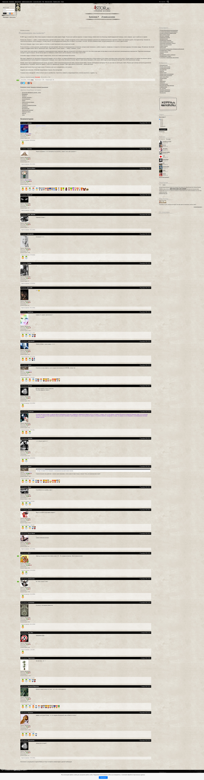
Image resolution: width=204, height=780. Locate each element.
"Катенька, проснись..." (27, 97)
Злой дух (24, 113)
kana (32, 79)
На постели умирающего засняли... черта (31, 92)
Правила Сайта (56, 1)
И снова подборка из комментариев (168, 33)
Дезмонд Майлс (166, 152)
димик (164, 170)
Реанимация (25, 94)
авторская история (178, 188)
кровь (181, 190)
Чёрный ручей (163, 69)
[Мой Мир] (29, 83)
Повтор (23, 100)
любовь (183, 190)
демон (163, 190)
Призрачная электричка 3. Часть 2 (167, 43)
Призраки (199, 187)
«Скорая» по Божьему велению (29, 105)
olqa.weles (165, 148)
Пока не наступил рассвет (166, 44)
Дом (174, 187)
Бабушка (160, 187)
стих (198, 190)
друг (168, 190)
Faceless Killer (166, 166)
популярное (193, 190)
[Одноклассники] (26, 83)
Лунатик (162, 53)
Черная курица (163, 78)
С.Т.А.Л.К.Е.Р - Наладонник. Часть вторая (169, 57)
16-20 (161, 122)
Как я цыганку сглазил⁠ (165, 34)
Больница (33, 87)
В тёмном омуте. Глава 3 (165, 56)
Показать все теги (163, 193)
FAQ (43, 1)
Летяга (164, 145)
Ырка (161, 79)
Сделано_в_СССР (167, 141)
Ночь (192, 187)
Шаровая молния (164, 39)
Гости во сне (25, 103)
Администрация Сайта (27, 1)
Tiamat (164, 173)
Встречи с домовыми (164, 36)
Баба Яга (162, 71)
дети (166, 190)
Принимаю (103, 777)
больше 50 (162, 126)
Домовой (176, 187)
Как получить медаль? (164, 177)
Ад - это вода (163, 88)
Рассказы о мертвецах (165, 89)
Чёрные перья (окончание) (166, 75)
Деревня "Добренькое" (165, 91)
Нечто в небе (163, 47)
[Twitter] (24, 83)
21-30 (161, 123)
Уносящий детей (164, 65)
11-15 (161, 120)
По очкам (168, 139)
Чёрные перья (163, 72)
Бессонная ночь (25, 108)
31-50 (161, 125)
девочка (160, 190)
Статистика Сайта (37, 1)
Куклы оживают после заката (166, 41)
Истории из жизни (24, 30)
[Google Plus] (31, 83)
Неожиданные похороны (165, 40)
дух (169, 190)
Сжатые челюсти (164, 46)
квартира (172, 190)
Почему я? (24, 95)
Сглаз (23, 114)
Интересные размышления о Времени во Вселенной (172, 49)
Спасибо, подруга (164, 51)
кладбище (176, 190)
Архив (164, 184)
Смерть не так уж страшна (28, 102)
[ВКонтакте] (22, 83)
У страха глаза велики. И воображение (169, 31)
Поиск (62, 1)
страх (200, 190)
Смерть (161, 188)
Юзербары (11, 1)
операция (38, 87)
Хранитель (162, 82)
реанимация (45, 87)
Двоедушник (163, 81)
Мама (187, 187)
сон (196, 190)
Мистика (189, 187)
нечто (186, 190)
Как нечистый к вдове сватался (167, 85)
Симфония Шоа (163, 87)
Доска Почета (18, 1)
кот (179, 190)
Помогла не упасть (26, 111)
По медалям (162, 139)
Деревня (171, 187)
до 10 (161, 119)
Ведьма (164, 187)
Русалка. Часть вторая (165, 68)
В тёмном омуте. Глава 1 (165, 50)
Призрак (195, 187)
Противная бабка (164, 84)
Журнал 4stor (5, 1)
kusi (163, 163)
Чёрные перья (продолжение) (167, 74)
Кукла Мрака (165, 159)
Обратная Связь (48, 1)
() (28, 135)
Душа (179, 187)
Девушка (167, 187)
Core (164, 155)
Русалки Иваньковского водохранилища (169, 30)
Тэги (160, 184)
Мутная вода (163, 92)
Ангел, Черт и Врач (164, 77)
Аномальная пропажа (165, 37)
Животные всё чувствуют (27, 110)
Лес (185, 187)
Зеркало (182, 187)
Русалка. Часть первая (165, 66)
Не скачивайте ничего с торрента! (167, 54)
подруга (189, 190)
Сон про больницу (26, 99)
